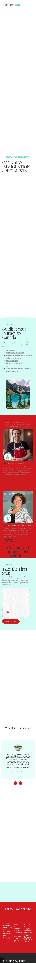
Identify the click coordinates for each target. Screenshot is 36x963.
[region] (18, 762)
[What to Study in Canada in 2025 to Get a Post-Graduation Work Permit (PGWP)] (28, 919)
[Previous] (15, 783)
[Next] (20, 783)
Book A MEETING (11, 621)
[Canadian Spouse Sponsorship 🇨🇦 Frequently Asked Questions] (18, 919)
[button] (30, 914)
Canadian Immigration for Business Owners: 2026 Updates (7, 931)
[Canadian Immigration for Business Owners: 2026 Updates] (8, 918)
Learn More (9, 479)
